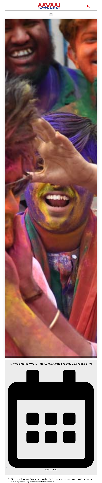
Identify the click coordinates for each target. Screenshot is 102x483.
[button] (51, 14)
